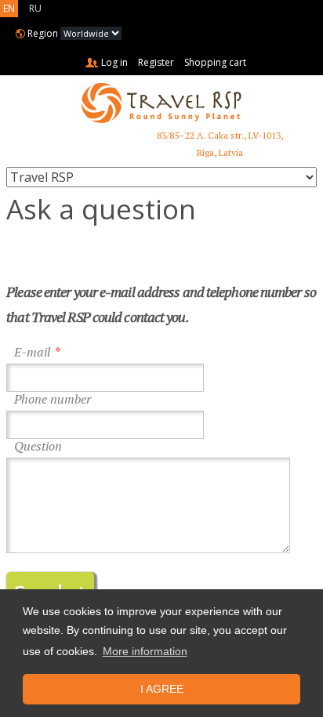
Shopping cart (215, 62)
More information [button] (145, 651)
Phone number (52, 399)
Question (38, 446)
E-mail (32, 352)
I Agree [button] (161, 689)
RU (35, 8)
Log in (114, 62)
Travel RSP (161, 103)
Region (42, 33)
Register (156, 62)
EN (9, 8)
